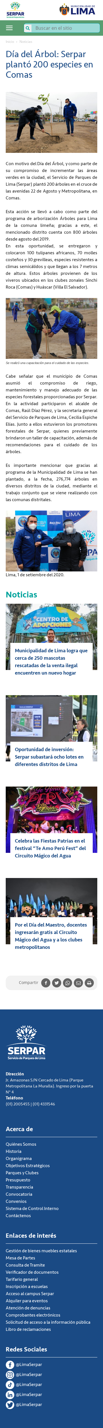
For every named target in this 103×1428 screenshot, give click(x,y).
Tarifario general (22, 1279)
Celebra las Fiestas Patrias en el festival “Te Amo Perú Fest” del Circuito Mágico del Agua (50, 848)
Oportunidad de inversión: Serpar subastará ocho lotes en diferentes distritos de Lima (49, 756)
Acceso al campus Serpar (30, 1294)
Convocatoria (19, 1194)
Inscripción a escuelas (27, 1286)
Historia (13, 1151)
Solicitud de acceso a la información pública (48, 1322)
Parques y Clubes (22, 1173)
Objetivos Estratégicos (28, 1166)
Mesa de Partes (20, 1258)
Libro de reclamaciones (28, 1329)
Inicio (10, 41)
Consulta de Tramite (25, 1265)
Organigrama (19, 1158)
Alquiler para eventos (27, 1301)
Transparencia (19, 1187)
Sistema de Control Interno (32, 1208)
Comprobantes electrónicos (33, 1315)
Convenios (16, 1201)
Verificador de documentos (32, 1272)
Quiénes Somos (21, 1144)
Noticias (25, 41)
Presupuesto (18, 1180)
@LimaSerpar (29, 1364)
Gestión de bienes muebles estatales (41, 1251)
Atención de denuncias (28, 1308)
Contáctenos (18, 1216)
